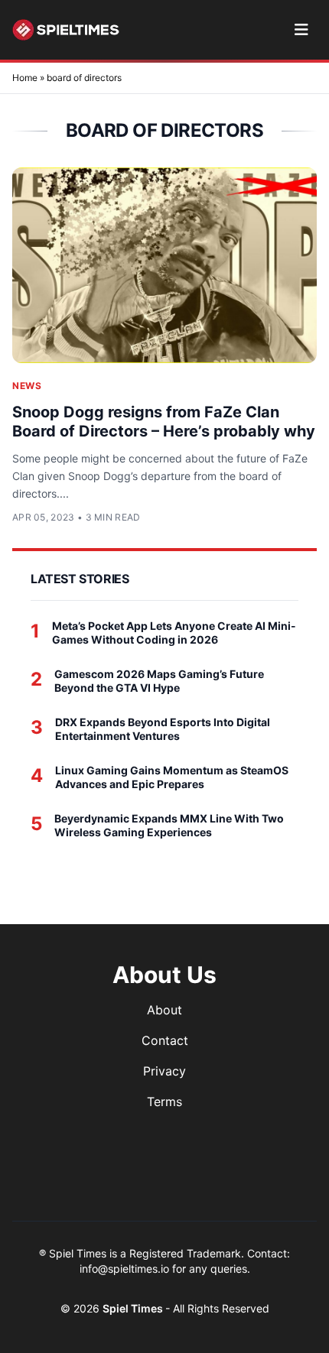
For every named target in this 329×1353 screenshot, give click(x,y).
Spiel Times (134, 1308)
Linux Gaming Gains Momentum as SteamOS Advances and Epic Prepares (171, 777)
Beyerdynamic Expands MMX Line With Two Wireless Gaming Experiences (169, 825)
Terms (164, 1101)
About (164, 1009)
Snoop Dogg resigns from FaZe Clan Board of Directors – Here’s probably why (163, 421)
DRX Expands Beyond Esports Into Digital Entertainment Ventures (162, 728)
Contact (165, 1040)
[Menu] (301, 30)
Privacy (164, 1071)
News (26, 385)
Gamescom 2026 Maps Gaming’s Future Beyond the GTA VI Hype (159, 680)
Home (24, 77)
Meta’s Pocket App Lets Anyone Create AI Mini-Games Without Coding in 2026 (174, 632)
